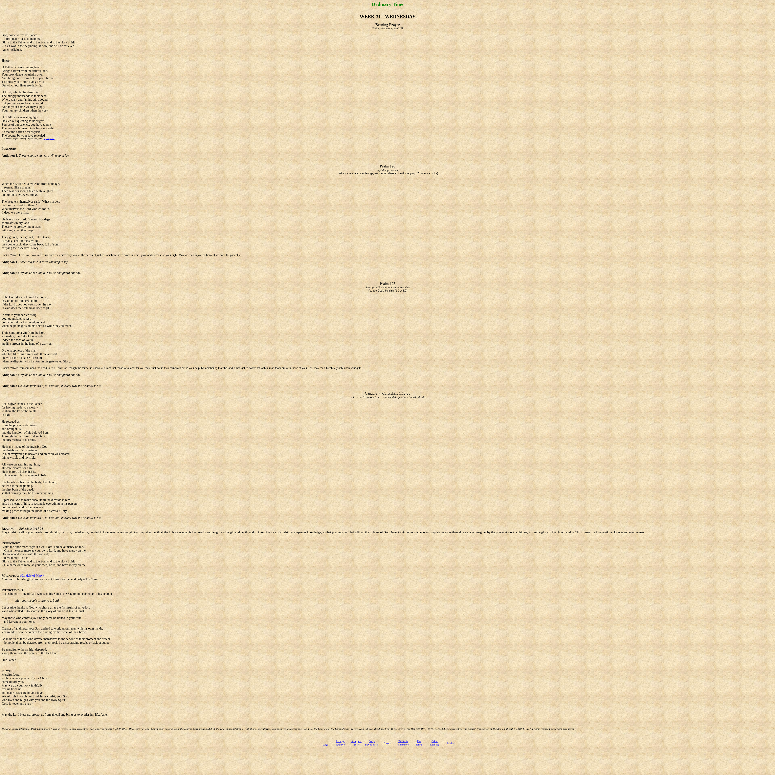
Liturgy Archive (340, 743)
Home (325, 744)
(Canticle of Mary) (32, 575)
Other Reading (434, 743)
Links (450, 742)
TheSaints (419, 743)
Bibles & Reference (403, 743)
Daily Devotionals (371, 743)
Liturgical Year (356, 743)
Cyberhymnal (49, 138)
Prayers (387, 742)
